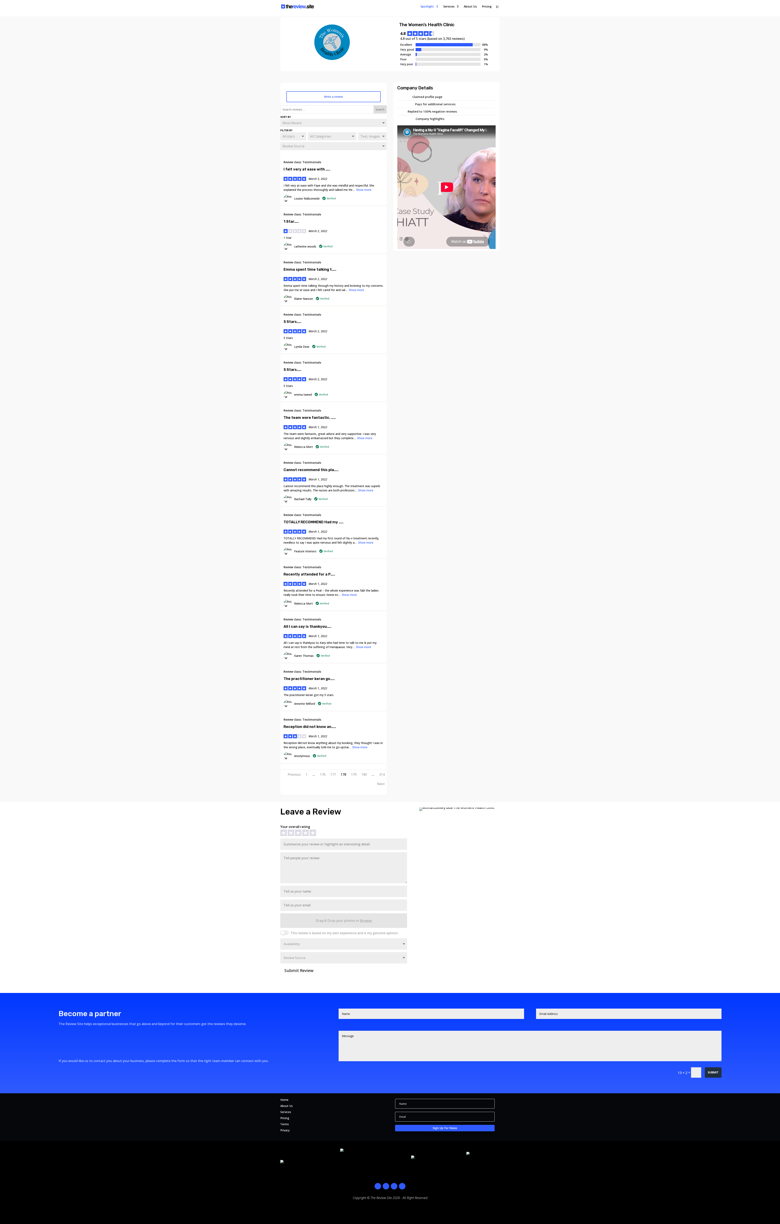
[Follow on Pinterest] (402, 1186)
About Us (470, 6)
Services (448, 6)
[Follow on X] (394, 1186)
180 (364, 774)
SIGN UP (71, 1035)
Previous (294, 774)
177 (333, 774)
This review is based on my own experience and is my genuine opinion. (344, 933)
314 (382, 774)
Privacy (285, 1130)
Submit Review (296, 970)
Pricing (487, 6)
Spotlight (427, 6)
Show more (363, 190)
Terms (284, 1124)
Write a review (333, 97)
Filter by (286, 130)
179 (353, 774)
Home (284, 1100)
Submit (713, 1072)
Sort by (285, 117)
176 (322, 774)
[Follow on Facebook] (378, 1186)
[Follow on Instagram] (386, 1186)
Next (381, 784)
